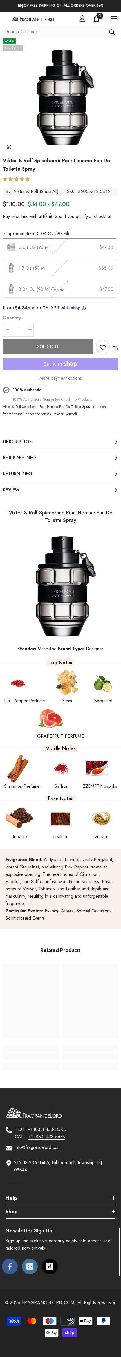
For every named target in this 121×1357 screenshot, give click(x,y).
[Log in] (82, 18)
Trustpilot (14, 1183)
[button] (17, 179)
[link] (31, 1056)
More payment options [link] (60, 378)
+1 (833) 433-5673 (46, 1136)
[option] (60, 6)
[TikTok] (50, 1266)
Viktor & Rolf (26, 191)
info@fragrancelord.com (37, 1147)
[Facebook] (10, 1266)
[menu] (114, 18)
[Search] (112, 32)
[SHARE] (114, 347)
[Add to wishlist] (103, 347)
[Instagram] (30, 1266)
